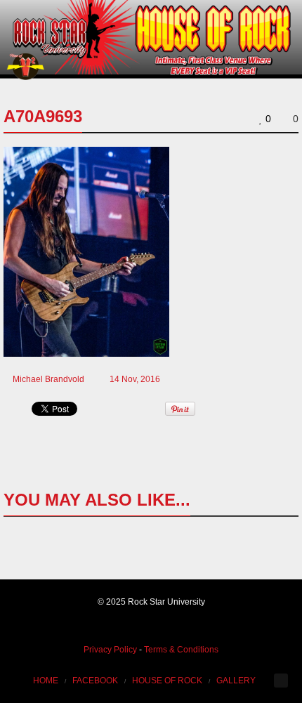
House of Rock (167, 680)
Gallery (236, 680)
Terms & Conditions (181, 650)
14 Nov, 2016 (135, 379)
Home (45, 680)
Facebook (95, 680)
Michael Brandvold (48, 379)
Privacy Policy (110, 650)
